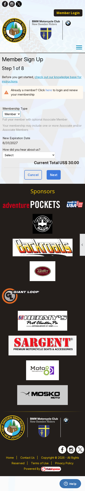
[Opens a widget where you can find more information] (70, 484)
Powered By (32, 468)
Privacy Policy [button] (64, 463)
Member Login (68, 13)
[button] (33, 175)
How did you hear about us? (21, 149)
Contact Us (27, 457)
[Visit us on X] (19, 4)
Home (10, 457)
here (49, 90)
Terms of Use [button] (40, 463)
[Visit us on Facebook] (5, 4)
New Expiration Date (16, 138)
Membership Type (15, 108)
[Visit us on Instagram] (12, 4)
